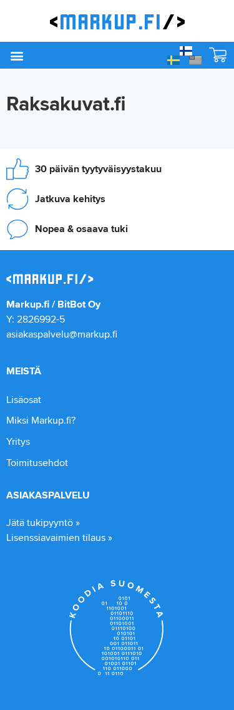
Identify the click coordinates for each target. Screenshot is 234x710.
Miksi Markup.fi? (41, 420)
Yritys (18, 441)
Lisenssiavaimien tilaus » (59, 537)
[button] (16, 55)
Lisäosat (23, 399)
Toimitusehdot (37, 462)
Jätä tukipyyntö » (43, 522)
